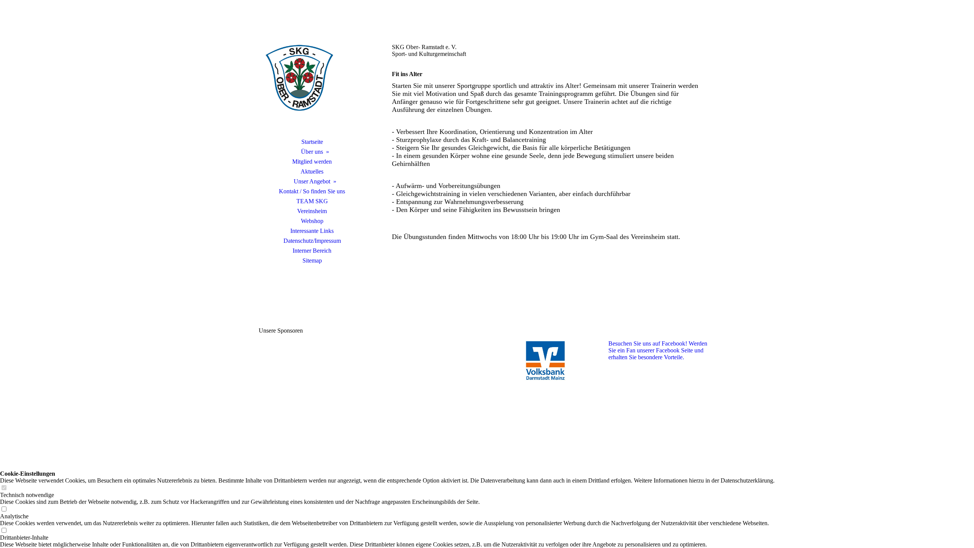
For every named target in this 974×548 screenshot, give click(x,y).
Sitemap (312, 260)
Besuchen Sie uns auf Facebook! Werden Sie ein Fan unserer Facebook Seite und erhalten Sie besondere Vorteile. (657, 350)
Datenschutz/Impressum (312, 240)
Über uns (312, 151)
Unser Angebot (312, 181)
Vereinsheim (312, 211)
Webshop (312, 221)
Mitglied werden (312, 161)
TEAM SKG (312, 201)
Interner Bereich (312, 250)
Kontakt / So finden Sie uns (312, 191)
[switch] (4, 488)
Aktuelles (312, 171)
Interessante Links (312, 231)
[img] (312, 78)
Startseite (312, 142)
